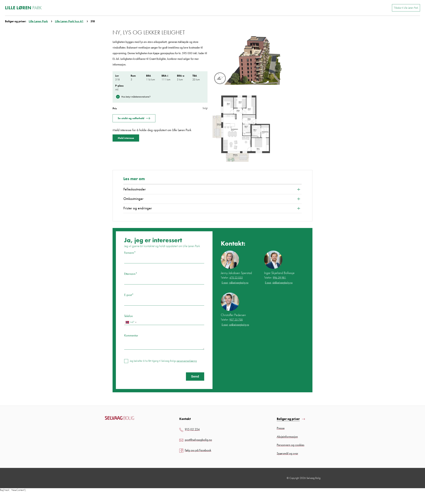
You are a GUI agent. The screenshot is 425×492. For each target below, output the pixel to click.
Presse (281, 428)
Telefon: (232, 277)
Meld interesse (126, 138)
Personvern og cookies (290, 445)
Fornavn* (130, 253)
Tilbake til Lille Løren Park (406, 7)
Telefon (128, 316)
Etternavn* (130, 274)
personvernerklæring (187, 361)
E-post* (129, 295)
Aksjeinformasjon (287, 437)
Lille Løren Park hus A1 (69, 21)
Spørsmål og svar (287, 453)
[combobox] (130, 322)
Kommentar (131, 335)
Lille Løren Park (38, 21)
